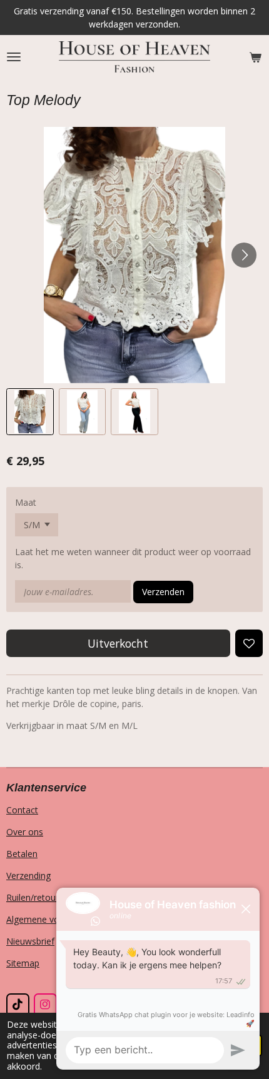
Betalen (22, 854)
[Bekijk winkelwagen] (255, 57)
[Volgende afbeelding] (243, 255)
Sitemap (22, 963)
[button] (30, 412)
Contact (22, 810)
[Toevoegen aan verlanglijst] (249, 643)
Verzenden (163, 592)
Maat (25, 502)
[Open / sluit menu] (14, 57)
